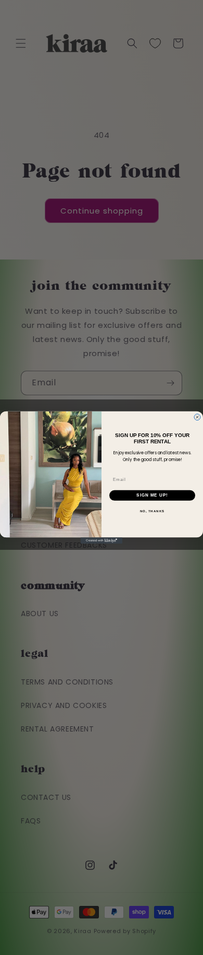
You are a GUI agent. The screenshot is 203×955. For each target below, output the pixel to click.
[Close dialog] (197, 417)
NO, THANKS (152, 511)
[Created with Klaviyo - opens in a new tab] (101, 540)
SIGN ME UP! (152, 495)
